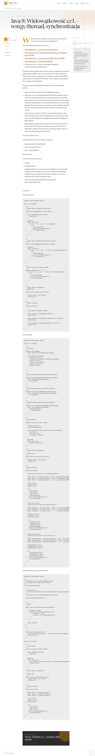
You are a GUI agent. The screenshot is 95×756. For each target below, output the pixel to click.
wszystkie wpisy (8, 8)
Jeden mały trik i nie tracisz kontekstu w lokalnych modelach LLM (80, 68)
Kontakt (71, 3)
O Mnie (58, 3)
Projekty (64, 3)
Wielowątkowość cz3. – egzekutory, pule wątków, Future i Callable (45, 58)
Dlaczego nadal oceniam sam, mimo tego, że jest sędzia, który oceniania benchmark (81, 62)
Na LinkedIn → (8, 55)
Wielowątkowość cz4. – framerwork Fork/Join (38, 61)
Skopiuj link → (8, 46)
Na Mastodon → (8, 52)
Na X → (6, 49)
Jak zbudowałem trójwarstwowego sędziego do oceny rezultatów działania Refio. (81, 55)
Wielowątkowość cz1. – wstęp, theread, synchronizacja (41, 49)
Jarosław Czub (12, 2)
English (77, 3)
